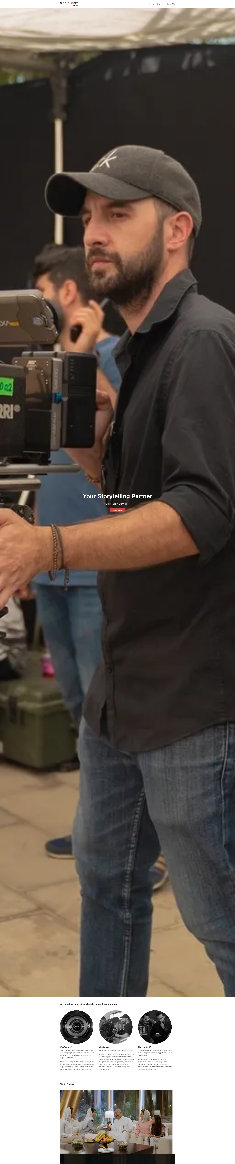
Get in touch (117, 510)
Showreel (160, 4)
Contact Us (171, 4)
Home (151, 4)
